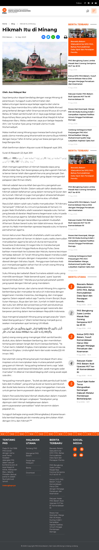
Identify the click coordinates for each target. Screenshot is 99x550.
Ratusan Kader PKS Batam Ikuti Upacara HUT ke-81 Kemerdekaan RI (86, 366)
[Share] (58, 37)
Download (30, 473)
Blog (13, 24)
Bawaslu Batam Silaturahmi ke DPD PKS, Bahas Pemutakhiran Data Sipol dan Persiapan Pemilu (86, 293)
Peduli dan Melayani (30, 461)
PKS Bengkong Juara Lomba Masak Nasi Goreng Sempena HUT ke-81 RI (85, 317)
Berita (28, 468)
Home (4, 24)
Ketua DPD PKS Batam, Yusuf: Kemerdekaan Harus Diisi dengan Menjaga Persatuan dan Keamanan (86, 343)
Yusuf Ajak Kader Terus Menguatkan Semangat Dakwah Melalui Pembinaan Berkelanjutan (86, 390)
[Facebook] (43, 37)
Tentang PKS (31, 448)
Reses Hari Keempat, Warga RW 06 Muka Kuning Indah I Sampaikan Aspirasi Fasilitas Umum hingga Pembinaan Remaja (57, 522)
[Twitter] (48, 37)
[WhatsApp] (53, 37)
